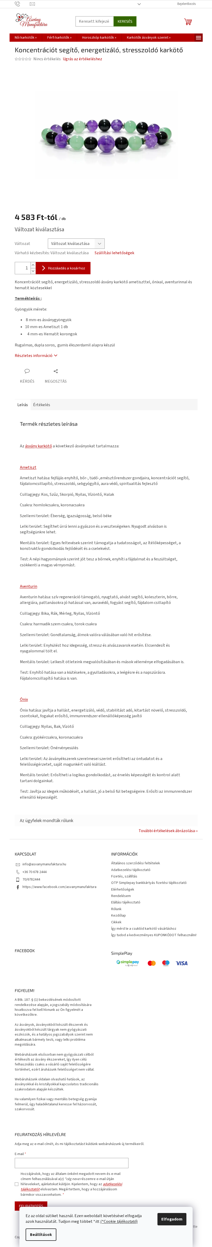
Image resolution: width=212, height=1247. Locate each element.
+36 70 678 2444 (34, 872)
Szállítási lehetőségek (114, 253)
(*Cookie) (119, 1221)
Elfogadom (172, 1219)
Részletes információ (33, 355)
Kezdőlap (118, 915)
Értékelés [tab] (41, 405)
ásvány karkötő (38, 446)
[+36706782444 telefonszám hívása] (22, 4)
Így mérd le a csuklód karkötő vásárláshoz (143, 928)
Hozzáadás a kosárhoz (66, 268)
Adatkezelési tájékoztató (130, 870)
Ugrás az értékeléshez (82, 59)
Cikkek (116, 922)
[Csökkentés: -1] (33, 271)
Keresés (125, 21)
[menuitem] (26, 37)
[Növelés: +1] (33, 265)
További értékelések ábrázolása (167, 831)
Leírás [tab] (22, 405)
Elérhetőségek (122, 889)
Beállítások (41, 1234)
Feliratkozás (31, 1206)
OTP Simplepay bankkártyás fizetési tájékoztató (149, 882)
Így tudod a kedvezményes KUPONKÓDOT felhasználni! (153, 935)
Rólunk (116, 909)
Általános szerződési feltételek (135, 863)
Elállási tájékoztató (125, 902)
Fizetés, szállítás (124, 876)
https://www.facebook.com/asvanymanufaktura (59, 887)
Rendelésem (121, 896)
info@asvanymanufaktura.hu (44, 864)
